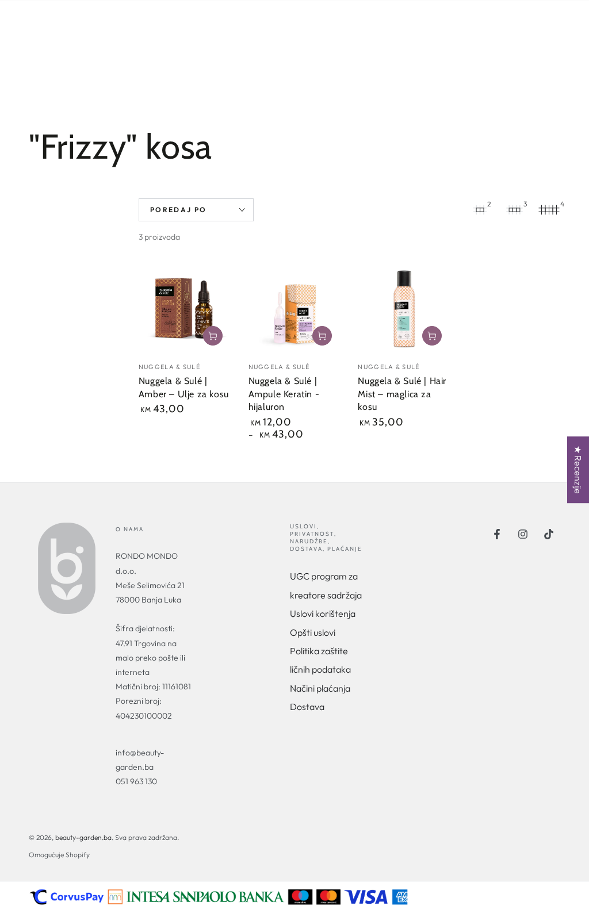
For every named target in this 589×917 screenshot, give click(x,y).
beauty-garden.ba (83, 837)
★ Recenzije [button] (578, 470)
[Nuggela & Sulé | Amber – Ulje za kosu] (185, 308)
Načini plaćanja (320, 688)
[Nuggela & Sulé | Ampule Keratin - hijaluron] (294, 308)
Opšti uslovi (312, 632)
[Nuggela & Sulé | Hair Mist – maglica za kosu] (404, 308)
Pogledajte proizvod (322, 336)
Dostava (307, 706)
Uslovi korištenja (322, 613)
